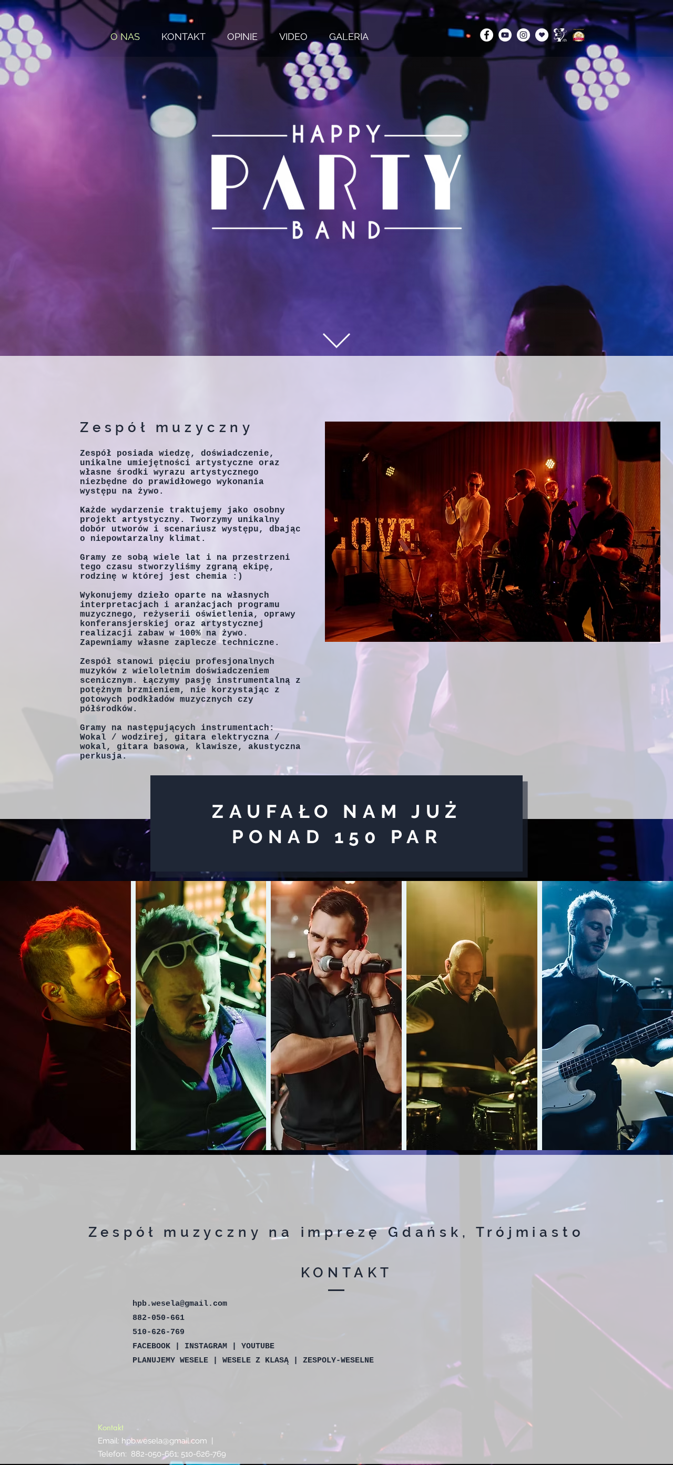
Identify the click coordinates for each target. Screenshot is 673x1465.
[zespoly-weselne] (578, 35)
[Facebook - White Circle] (486, 35)
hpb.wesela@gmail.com (179, 1303)
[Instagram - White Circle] (523, 35)
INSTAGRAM (206, 1346)
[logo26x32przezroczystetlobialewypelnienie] (560, 35)
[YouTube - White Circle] (505, 35)
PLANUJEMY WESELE (172, 1360)
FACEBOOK (151, 1346)
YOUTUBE (257, 1346)
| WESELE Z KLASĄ (253, 1360)
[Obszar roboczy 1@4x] (541, 35)
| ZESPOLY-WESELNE (333, 1360)
